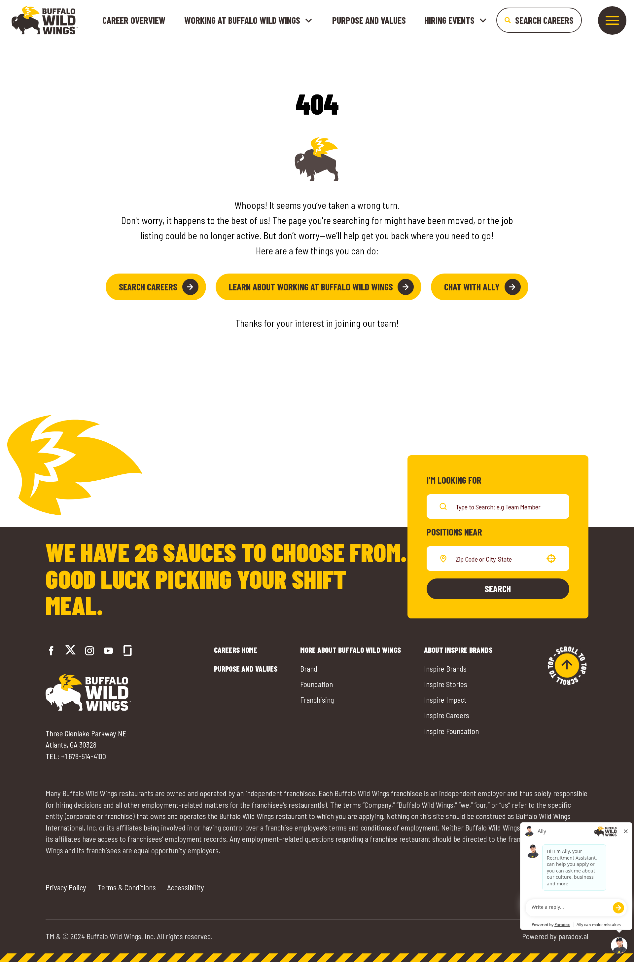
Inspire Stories (445, 684)
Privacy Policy (66, 887)
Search (498, 588)
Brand (308, 668)
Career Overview (133, 20)
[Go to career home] (45, 20)
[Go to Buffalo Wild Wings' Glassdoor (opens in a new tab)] (127, 650)
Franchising (317, 699)
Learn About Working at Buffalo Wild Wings (311, 286)
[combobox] (497, 558)
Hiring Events (450, 20)
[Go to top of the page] (567, 665)
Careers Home (235, 649)
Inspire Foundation (451, 731)
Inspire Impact (445, 699)
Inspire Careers (446, 715)
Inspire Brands (445, 668)
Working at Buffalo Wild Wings (242, 20)
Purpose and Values (369, 20)
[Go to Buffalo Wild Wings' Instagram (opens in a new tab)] (89, 650)
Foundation (316, 684)
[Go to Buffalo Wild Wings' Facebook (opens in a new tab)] (51, 650)
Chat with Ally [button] (472, 286)
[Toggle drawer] (612, 20)
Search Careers (148, 286)
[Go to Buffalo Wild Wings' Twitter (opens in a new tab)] (70, 651)
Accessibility (185, 887)
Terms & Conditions (127, 887)
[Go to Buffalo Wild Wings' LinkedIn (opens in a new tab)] (108, 650)
